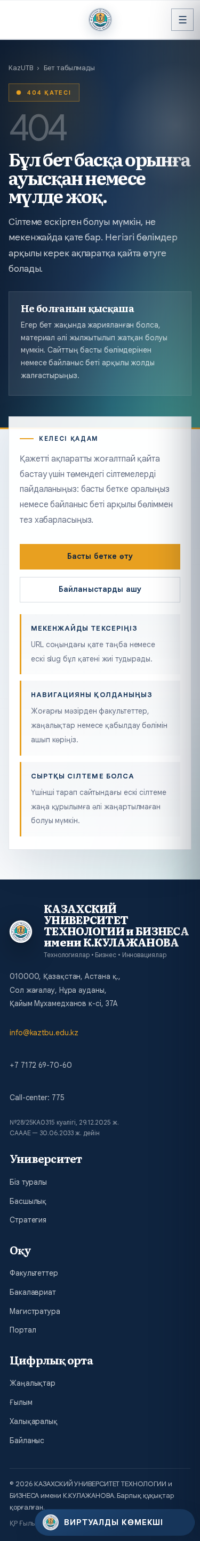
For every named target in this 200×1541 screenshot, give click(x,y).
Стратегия (28, 1220)
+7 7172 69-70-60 (40, 1065)
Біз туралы (28, 1182)
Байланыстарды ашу (100, 589)
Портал (23, 1330)
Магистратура (35, 1311)
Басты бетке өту (100, 556)
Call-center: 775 (37, 1097)
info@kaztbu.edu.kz (44, 1032)
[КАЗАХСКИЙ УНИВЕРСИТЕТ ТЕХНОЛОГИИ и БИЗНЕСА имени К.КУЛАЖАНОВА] (100, 20)
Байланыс (27, 1440)
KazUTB (21, 67)
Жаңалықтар (32, 1383)
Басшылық (28, 1201)
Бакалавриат (33, 1292)
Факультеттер (34, 1273)
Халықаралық (34, 1421)
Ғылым (21, 1402)
